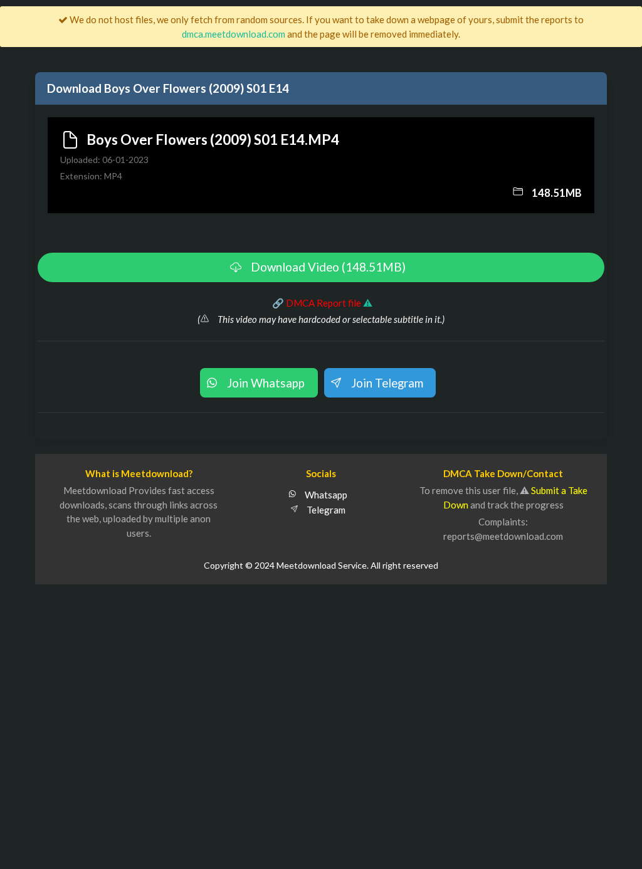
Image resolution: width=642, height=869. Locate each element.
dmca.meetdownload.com (233, 34)
